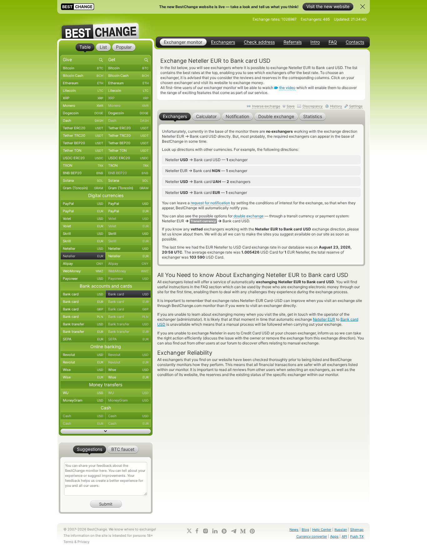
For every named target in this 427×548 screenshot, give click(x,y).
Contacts (355, 42)
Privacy (83, 542)
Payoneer (83, 278)
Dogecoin (83, 113)
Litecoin (83, 90)
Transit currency (203, 221)
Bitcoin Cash (83, 75)
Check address (259, 42)
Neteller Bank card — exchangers (207, 181)
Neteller (83, 248)
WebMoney (83, 271)
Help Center (321, 529)
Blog (305, 529)
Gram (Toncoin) (83, 188)
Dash (83, 120)
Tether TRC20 (83, 135)
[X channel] (189, 531)
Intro (315, 42)
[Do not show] (362, 6)
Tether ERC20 (83, 128)
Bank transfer (83, 324)
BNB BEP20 (83, 173)
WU (83, 393)
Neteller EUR (324, 319)
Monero (83, 105)
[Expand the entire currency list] (105, 431)
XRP (83, 98)
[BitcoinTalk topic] (224, 531)
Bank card (83, 294)
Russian (340, 529)
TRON (83, 165)
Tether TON (83, 150)
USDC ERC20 (83, 158)
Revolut (83, 355)
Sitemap (357, 529)
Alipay (83, 263)
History (336, 106)
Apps (334, 536)
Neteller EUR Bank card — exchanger (206, 170)
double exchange (249, 216)
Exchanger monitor (183, 42)
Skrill (83, 233)
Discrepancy (313, 106)
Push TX (357, 536)
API (344, 536)
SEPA (83, 339)
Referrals (293, 42)
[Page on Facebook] (197, 530)
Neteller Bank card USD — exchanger (206, 159)
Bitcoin (83, 68)
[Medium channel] (243, 531)
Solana (83, 180)
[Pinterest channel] (252, 531)
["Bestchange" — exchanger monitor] (105, 26)
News (294, 529)
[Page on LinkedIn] (215, 531)
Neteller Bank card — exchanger (206, 192)
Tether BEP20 (83, 143)
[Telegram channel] (233, 531)
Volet (83, 218)
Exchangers (223, 42)
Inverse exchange (266, 106)
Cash (83, 416)
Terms (68, 542)
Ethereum (83, 83)
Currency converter (311, 536)
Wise (83, 370)
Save (290, 106)
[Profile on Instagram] (205, 531)
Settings (356, 106)
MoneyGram (83, 400)
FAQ (333, 42)
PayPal (83, 203)
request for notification (210, 202)
